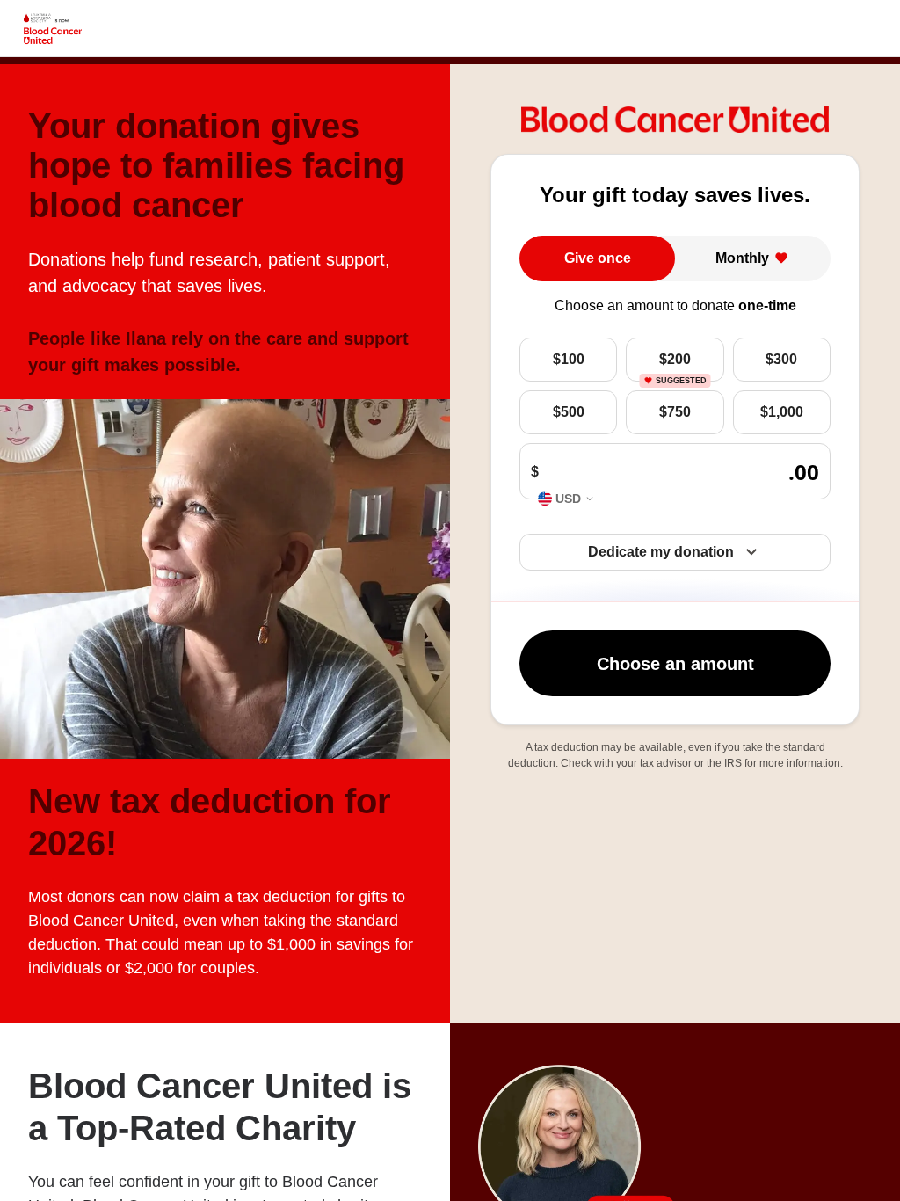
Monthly (742, 258)
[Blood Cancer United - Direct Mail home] (52, 29)
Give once (597, 258)
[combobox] (566, 499)
